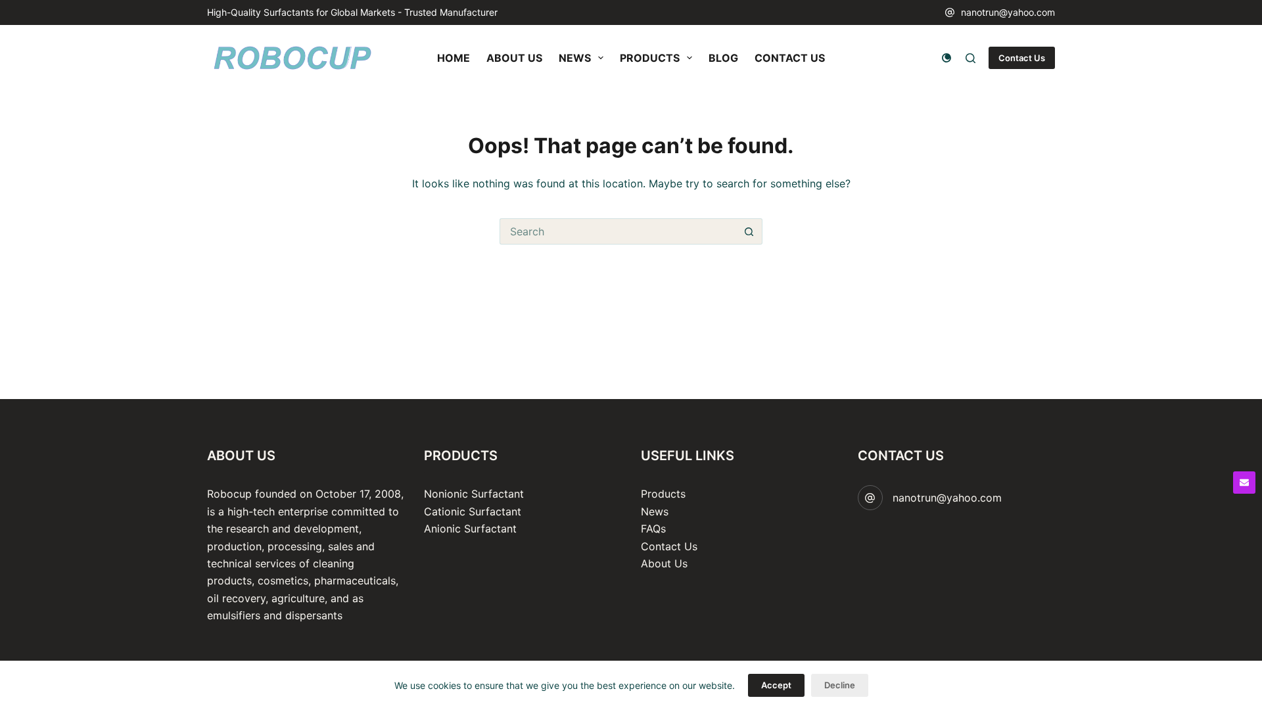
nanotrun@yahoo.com (1008, 12)
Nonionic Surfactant (474, 493)
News (654, 511)
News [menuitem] (575, 57)
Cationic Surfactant (472, 511)
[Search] (970, 58)
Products (663, 493)
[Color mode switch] (946, 58)
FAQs (653, 528)
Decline (839, 685)
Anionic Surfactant (470, 528)
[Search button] (749, 231)
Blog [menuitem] (723, 57)
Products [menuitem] (650, 57)
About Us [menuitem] (514, 57)
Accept (776, 685)
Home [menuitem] (453, 57)
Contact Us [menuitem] (790, 57)
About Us (664, 563)
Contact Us (1021, 58)
